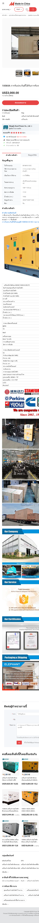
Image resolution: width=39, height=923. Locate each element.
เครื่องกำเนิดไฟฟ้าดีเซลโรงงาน (14, 895)
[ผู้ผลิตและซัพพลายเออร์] (19, 4)
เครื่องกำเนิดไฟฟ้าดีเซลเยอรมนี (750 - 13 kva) (11, 864)
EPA (22, 861)
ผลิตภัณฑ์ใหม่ (6, 861)
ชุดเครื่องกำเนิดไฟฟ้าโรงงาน (13, 890)
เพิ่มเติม (4, 904)
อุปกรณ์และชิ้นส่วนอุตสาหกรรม (17, 15)
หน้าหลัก (4, 15)
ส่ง (19, 742)
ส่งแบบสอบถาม (20, 103)
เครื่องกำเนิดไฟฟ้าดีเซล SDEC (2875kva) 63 (11, 868)
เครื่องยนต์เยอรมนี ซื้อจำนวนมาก (14, 900)
